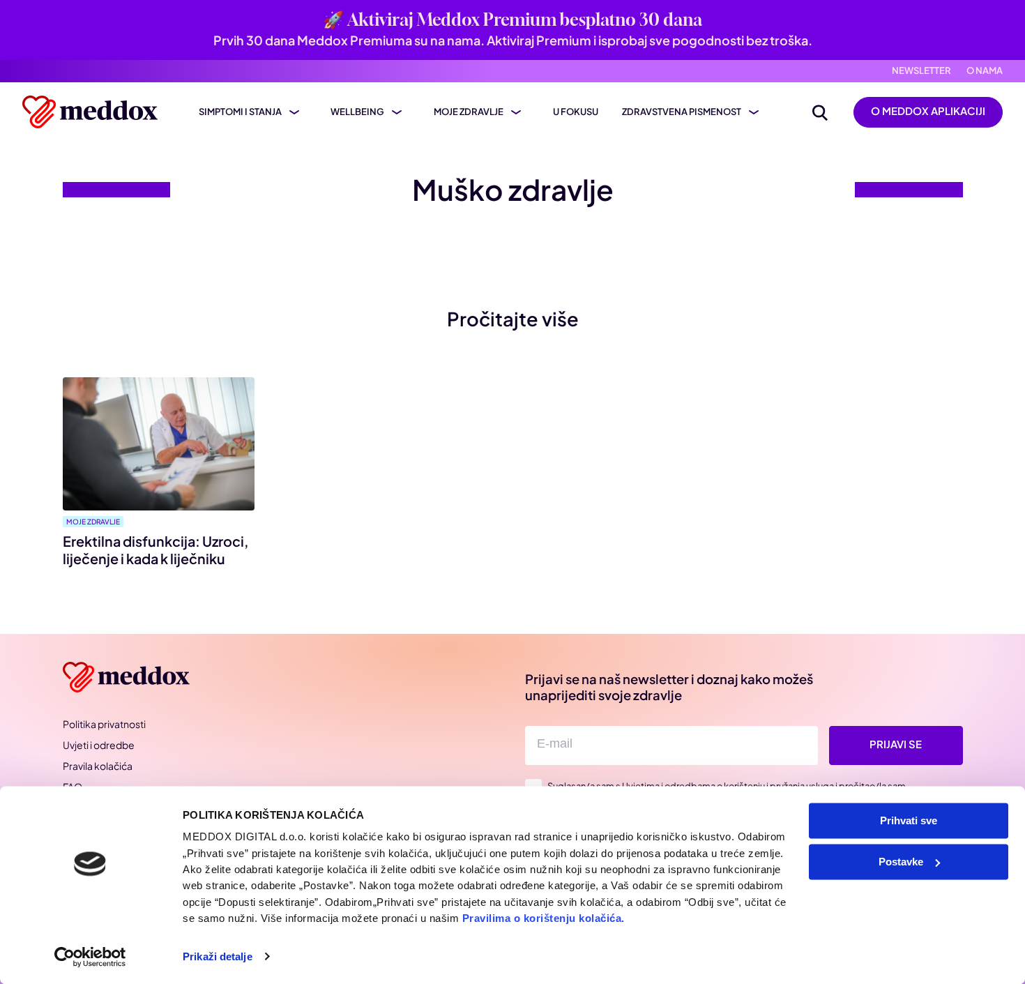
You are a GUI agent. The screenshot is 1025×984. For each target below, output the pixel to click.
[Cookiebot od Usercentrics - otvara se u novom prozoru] (90, 956)
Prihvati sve (908, 820)
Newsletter (921, 71)
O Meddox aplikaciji (928, 111)
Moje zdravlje (468, 111)
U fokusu (575, 111)
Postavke (901, 862)
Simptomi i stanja (240, 111)
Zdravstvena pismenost (681, 111)
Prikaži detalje (217, 956)
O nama (984, 70)
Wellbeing (357, 111)
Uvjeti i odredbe (99, 745)
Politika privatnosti (104, 724)
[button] (820, 112)
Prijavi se (896, 744)
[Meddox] (129, 677)
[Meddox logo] (92, 112)
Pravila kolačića (97, 766)
